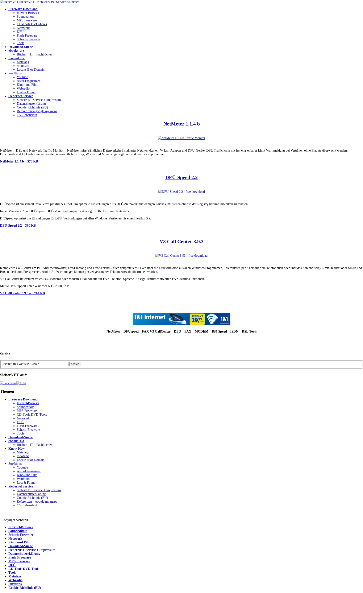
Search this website (16, 364)
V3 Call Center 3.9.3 (182, 241)
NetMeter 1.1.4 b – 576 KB (19, 161)
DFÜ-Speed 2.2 (181, 177)
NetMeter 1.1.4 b (181, 124)
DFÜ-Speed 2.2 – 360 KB (18, 225)
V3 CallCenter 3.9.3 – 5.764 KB (22, 293)
